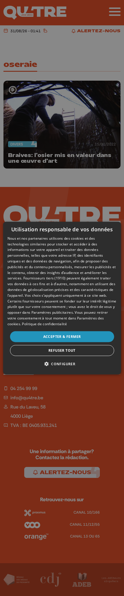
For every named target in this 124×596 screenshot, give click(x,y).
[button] (62, 363)
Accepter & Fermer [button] (62, 336)
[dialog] (62, 298)
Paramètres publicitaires (52, 312)
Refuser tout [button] (62, 350)
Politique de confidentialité (44, 323)
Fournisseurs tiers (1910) (44, 278)
